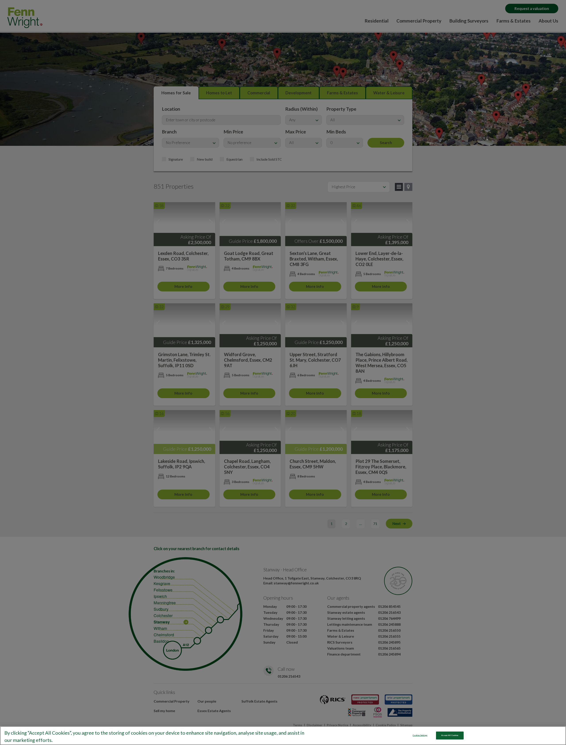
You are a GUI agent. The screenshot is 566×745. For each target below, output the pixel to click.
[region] (283, 735)
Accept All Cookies (449, 735)
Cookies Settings (420, 735)
